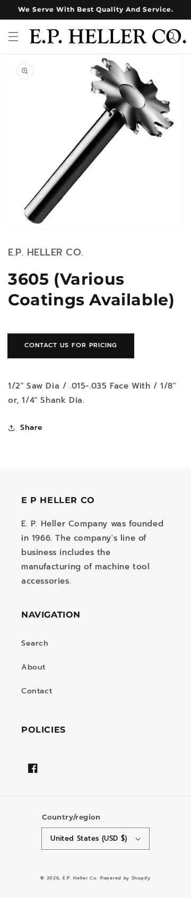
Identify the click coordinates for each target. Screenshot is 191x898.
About (33, 667)
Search (35, 643)
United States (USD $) (88, 838)
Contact (36, 691)
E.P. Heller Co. (80, 878)
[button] (13, 36)
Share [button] (31, 427)
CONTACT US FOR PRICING (70, 345)
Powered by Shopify (125, 878)
